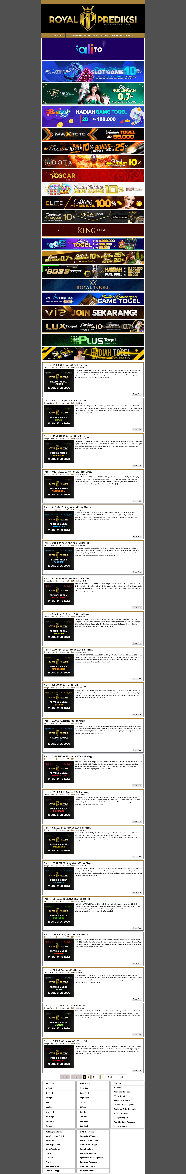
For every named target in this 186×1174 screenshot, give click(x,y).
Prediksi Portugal (79, 901)
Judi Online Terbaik (87, 1171)
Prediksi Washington (80, 759)
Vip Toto (49, 1126)
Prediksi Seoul (78, 723)
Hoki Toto (117, 1083)
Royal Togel (50, 1117)
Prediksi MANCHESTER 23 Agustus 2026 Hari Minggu (68, 649)
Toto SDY (49, 1162)
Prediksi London (78, 367)
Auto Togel (50, 1102)
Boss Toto (83, 1112)
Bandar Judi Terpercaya (88, 1162)
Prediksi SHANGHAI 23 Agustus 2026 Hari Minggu (67, 614)
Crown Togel (84, 1088)
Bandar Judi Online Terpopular (125, 1109)
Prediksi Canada (78, 937)
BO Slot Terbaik (120, 1096)
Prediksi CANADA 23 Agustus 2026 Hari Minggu (66, 934)
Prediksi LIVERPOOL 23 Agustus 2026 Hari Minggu (67, 792)
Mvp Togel (49, 1107)
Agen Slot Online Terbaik (55, 1136)
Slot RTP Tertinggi (53, 1171)
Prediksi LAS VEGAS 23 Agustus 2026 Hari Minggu (67, 436)
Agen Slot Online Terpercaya (124, 1122)
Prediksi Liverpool (79, 794)
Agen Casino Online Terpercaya (91, 1158)
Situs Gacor (118, 1088)
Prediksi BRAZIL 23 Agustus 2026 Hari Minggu (65, 400)
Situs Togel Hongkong (88, 1153)
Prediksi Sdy (77, 688)
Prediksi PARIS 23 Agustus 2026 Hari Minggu (64, 970)
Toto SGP (49, 1158)
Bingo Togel (84, 1098)
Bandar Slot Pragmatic (122, 1100)
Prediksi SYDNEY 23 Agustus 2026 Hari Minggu (65, 685)
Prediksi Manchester (80, 652)
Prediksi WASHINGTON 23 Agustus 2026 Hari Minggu (68, 756)
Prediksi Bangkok (79, 545)
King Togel (84, 1126)
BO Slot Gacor (51, 1140)
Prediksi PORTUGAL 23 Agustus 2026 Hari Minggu (67, 899)
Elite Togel (50, 1112)
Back (76, 1077)
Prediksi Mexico (78, 1008)
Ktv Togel (49, 1093)
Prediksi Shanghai (79, 616)
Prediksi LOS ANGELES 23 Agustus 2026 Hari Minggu (68, 863)
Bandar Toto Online (53, 1149)
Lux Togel (83, 1102)
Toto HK (49, 1153)
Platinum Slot (85, 1083)
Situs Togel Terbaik (121, 1113)
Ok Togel (49, 1098)
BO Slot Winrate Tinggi (88, 1145)
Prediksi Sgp (77, 510)
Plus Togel (84, 1121)
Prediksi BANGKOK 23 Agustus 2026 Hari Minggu (66, 543)
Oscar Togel (84, 1093)
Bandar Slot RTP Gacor (88, 1136)
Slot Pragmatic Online (54, 1132)
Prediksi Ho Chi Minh (80, 581)
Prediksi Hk (77, 1044)
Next (110, 1077)
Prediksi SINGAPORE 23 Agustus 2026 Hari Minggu (67, 507)
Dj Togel (49, 1088)
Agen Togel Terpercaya (122, 1092)
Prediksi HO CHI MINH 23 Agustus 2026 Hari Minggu (68, 578)
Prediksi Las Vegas (79, 438)
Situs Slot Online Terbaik (89, 1140)
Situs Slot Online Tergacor (124, 1105)
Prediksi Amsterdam (80, 474)
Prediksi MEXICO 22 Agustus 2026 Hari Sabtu (64, 1005)
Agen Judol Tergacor (87, 1166)
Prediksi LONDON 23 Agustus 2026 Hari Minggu (65, 365)
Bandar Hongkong (86, 1149)
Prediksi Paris (77, 972)
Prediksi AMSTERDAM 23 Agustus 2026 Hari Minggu (68, 471)
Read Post (137, 394)
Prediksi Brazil (78, 403)
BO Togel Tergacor (121, 1118)
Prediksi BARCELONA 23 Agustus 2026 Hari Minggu (67, 827)
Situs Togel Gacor (52, 1166)
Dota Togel (50, 1083)
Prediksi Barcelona (79, 830)
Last (121, 1077)
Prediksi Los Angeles (80, 866)
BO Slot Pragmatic (120, 1126)
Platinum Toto (51, 1121)
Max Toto (83, 1117)
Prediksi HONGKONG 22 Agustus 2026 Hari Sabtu (66, 1041)
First (65, 1077)
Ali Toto (83, 1107)
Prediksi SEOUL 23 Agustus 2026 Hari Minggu (64, 721)
